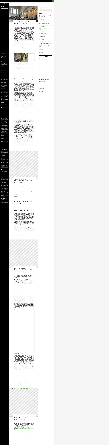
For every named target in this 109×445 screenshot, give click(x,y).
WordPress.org (41, 91)
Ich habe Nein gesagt (3, 165)
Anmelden (40, 86)
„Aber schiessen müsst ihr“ (42, 35)
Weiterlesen (3, 102)
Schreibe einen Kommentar (24, 183)
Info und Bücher (3, 6)
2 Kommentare (5, 166)
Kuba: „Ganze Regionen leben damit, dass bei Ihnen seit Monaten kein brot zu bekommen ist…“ (45, 48)
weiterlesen (16, 196)
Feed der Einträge (41, 88)
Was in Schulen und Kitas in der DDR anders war (45, 45)
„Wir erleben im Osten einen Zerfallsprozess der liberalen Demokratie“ (24, 417)
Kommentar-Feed (41, 89)
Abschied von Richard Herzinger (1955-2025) (22, 22)
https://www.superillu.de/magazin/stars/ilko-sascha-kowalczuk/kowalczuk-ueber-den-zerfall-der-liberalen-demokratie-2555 (24, 428)
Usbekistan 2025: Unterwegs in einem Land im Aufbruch (23, 180)
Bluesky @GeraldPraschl (42, 81)
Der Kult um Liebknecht (42, 33)
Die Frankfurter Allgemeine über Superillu (44, 28)
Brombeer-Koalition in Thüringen (23, 202)
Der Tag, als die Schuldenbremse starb (23, 268)
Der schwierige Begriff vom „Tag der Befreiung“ (45, 43)
